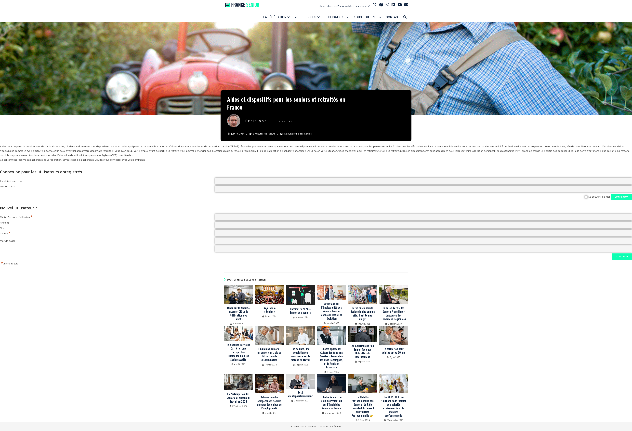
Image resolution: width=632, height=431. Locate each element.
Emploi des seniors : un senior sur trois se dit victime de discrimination (269, 354)
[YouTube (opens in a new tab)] (399, 5)
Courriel (5, 232)
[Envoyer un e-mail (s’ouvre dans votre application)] (406, 5)
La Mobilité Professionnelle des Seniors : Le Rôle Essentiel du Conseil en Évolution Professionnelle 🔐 (363, 406)
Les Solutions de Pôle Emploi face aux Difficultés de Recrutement (362, 351)
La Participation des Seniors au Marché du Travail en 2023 (238, 397)
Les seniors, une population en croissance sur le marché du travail (300, 354)
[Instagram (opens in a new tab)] (387, 5)
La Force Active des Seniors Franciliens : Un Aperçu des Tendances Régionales (393, 313)
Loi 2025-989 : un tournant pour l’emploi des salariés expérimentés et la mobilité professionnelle (393, 406)
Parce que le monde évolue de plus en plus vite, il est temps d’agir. (363, 313)
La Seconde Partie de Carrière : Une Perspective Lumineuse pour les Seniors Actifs (238, 352)
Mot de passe (7, 186)
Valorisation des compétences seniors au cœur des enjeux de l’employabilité (269, 402)
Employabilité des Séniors (298, 133)
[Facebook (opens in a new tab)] (381, 5)
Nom (2, 228)
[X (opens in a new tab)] (374, 5)
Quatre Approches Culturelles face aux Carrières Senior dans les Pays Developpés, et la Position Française (331, 358)
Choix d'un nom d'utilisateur (16, 216)
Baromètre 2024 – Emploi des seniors (300, 311)
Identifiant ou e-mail (11, 181)
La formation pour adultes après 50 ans (393, 350)
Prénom (4, 222)
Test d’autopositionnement (300, 394)
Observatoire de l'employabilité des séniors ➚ (344, 6)
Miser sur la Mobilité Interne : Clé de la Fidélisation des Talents (238, 313)
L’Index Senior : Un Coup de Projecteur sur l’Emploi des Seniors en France (331, 402)
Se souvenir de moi (599, 196)
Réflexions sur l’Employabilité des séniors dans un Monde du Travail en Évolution (331, 311)
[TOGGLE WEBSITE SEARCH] (405, 17)
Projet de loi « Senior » (269, 310)
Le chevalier (281, 121)
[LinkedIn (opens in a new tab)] (393, 5)
